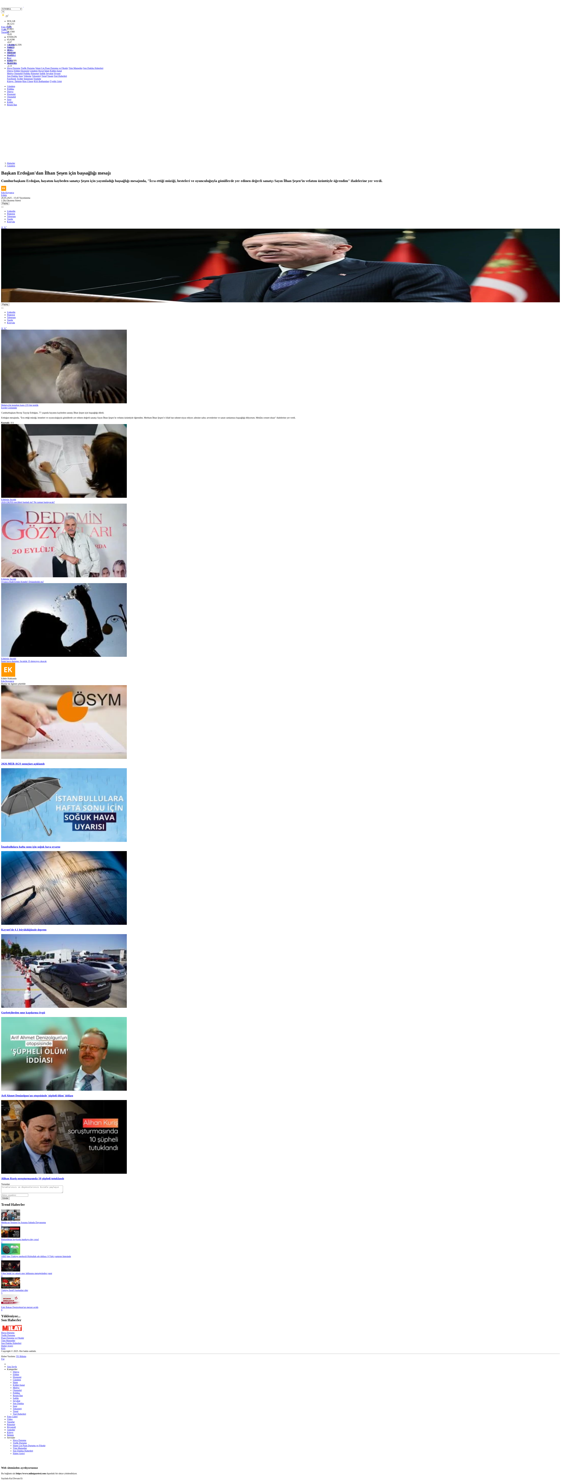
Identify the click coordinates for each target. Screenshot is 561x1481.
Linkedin (11, 211)
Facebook (11, 78)
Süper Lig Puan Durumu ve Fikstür (51, 68)
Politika (10, 47)
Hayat (41, 71)
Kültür (10, 60)
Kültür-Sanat (56, 71)
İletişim (10, 1435)
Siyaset (57, 73)
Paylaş (5, 203)
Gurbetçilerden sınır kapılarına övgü (23, 1012)
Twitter (20, 78)
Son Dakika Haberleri (93, 68)
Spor (9, 58)
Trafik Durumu (28, 68)
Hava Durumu (13, 68)
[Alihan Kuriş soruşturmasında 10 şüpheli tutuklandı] (64, 1173)
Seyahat (49, 73)
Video (10, 1419)
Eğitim (17, 71)
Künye (10, 1432)
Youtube (37, 78)
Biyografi (11, 1427)
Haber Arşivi (7, 1346)
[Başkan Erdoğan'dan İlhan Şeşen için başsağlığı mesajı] (280, 301)
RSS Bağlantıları (41, 81)
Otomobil (11, 55)
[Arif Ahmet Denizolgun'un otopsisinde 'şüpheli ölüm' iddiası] (64, 1090)
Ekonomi (11, 52)
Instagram (28, 78)
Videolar (27, 76)
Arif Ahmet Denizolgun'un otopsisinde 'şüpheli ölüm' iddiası (37, 1095)
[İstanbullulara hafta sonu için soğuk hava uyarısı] (64, 841)
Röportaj (35, 73)
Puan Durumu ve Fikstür (12, 1338)
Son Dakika (12, 76)
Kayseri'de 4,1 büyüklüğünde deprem (23, 929)
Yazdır (10, 219)
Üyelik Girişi (56, 81)
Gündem (11, 45)
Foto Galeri (12, 1416)
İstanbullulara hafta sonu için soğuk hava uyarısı (30, 846)
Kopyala (11, 221)
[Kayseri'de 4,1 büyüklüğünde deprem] (64, 924)
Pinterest (11, 214)
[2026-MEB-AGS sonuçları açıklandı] (64, 758)
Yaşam (50, 76)
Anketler (11, 1430)
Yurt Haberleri (60, 76)
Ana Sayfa (12, 1366)
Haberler (11, 163)
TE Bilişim (21, 1356)
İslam (46, 71)
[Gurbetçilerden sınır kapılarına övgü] (64, 1007)
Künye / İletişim (14, 81)
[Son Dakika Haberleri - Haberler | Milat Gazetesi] (23, 6)
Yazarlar (11, 1422)
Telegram (11, 216)
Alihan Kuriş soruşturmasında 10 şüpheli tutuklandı (32, 1178)
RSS (3, 1348)
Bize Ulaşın (27, 81)
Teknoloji (36, 76)
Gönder (5, 1198)
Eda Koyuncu (7, 681)
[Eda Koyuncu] (8, 676)
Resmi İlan (12, 63)
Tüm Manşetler (76, 68)
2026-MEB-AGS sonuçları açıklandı (23, 763)
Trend (44, 76)
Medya (10, 73)
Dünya (10, 50)
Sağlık (42, 73)
